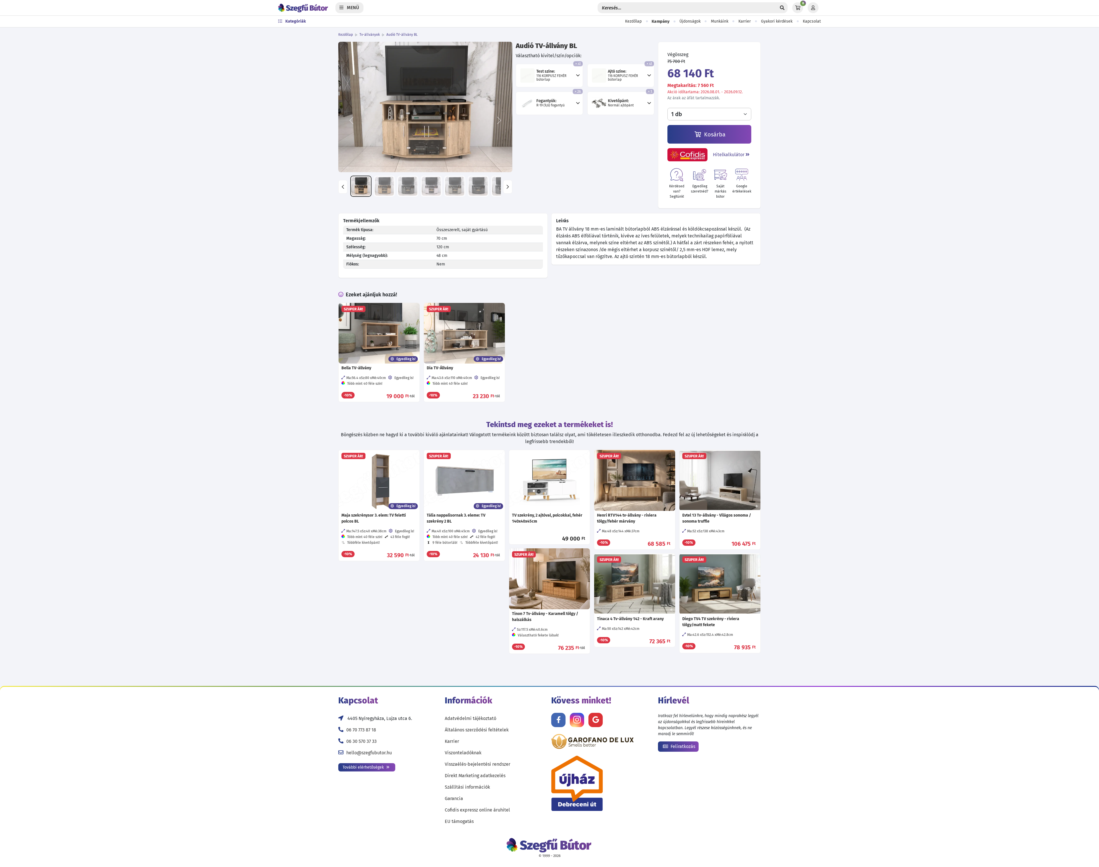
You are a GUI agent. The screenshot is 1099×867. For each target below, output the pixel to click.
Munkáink (719, 21)
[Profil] (813, 7)
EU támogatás (459, 821)
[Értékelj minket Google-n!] (595, 720)
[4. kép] (431, 186)
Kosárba (714, 134)
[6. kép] (478, 186)
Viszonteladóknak (463, 752)
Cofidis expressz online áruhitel (477, 810)
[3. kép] (407, 186)
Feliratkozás (682, 746)
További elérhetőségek (364, 767)
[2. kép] (384, 186)
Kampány (660, 21)
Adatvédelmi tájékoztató (470, 718)
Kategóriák (295, 21)
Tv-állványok (369, 35)
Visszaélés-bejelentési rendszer (477, 764)
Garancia (454, 798)
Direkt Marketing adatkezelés (475, 775)
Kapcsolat (812, 21)
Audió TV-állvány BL (402, 35)
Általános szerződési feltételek (477, 730)
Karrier (744, 21)
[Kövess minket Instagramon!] (577, 720)
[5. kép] (454, 186)
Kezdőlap (633, 21)
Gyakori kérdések (776, 21)
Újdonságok (690, 21)
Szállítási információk (467, 787)
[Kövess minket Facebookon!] (558, 720)
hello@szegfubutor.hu (369, 752)
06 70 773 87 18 (361, 730)
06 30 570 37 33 (361, 741)
